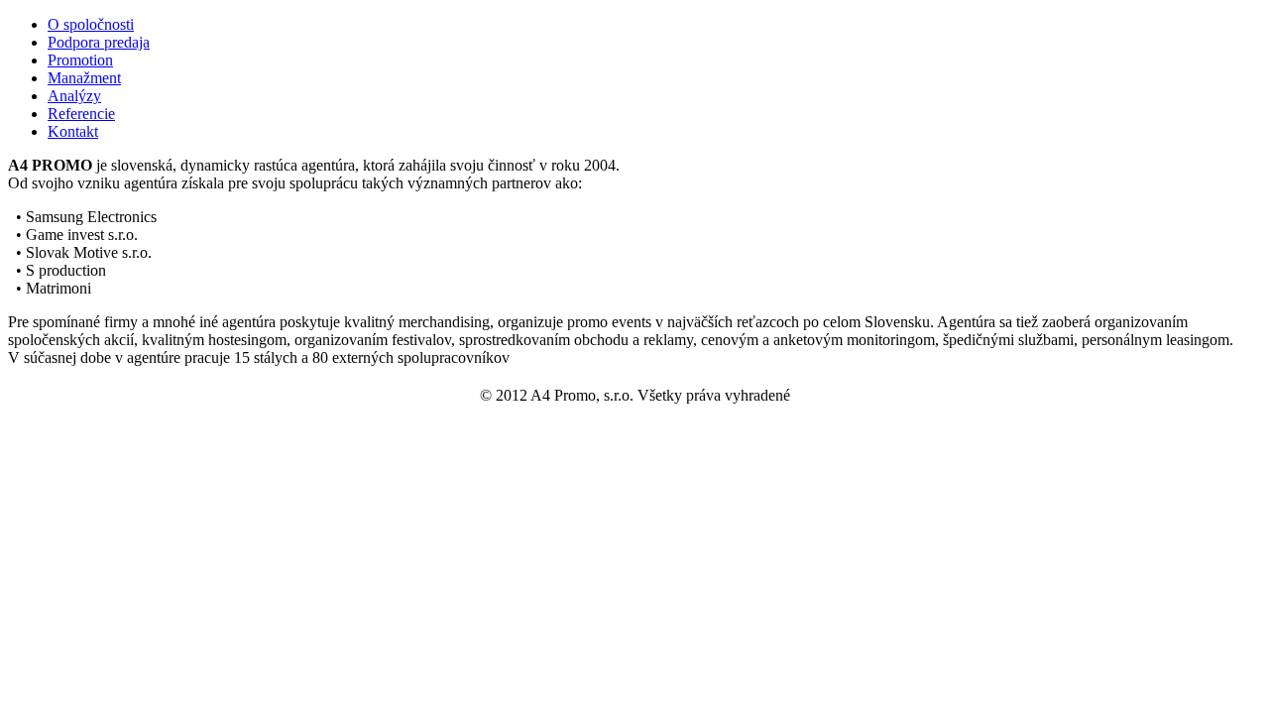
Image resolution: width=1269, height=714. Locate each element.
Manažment (84, 77)
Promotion (80, 60)
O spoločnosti (91, 24)
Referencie (81, 113)
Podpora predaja (99, 42)
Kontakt (73, 131)
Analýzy (74, 95)
